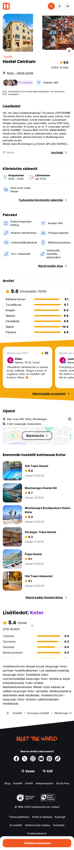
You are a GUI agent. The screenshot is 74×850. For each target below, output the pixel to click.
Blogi (7, 783)
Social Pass (62, 783)
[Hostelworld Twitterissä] (24, 758)
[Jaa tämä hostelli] (69, 51)
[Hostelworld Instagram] (33, 758)
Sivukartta (58, 825)
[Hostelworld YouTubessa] (41, 758)
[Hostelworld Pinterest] (49, 758)
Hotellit (29, 783)
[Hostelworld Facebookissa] (16, 758)
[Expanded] (7, 713)
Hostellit (17, 783)
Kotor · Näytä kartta (20, 73)
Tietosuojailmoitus (19, 816)
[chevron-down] (32, 625)
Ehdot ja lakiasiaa (42, 816)
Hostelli (8, 56)
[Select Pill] (51, 6)
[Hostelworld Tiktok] (57, 758)
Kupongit (60, 816)
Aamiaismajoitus (45, 783)
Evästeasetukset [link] (37, 833)
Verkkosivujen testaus (37, 825)
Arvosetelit (16, 825)
